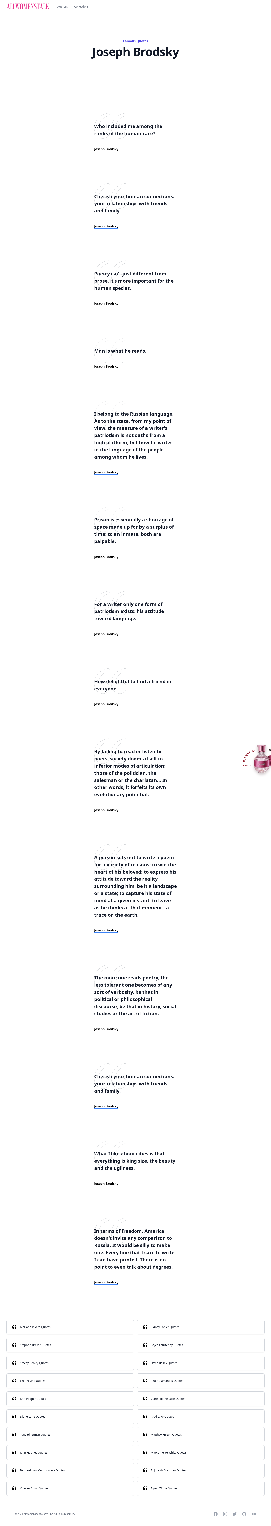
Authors (62, 6)
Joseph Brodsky (106, 149)
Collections (81, 6)
